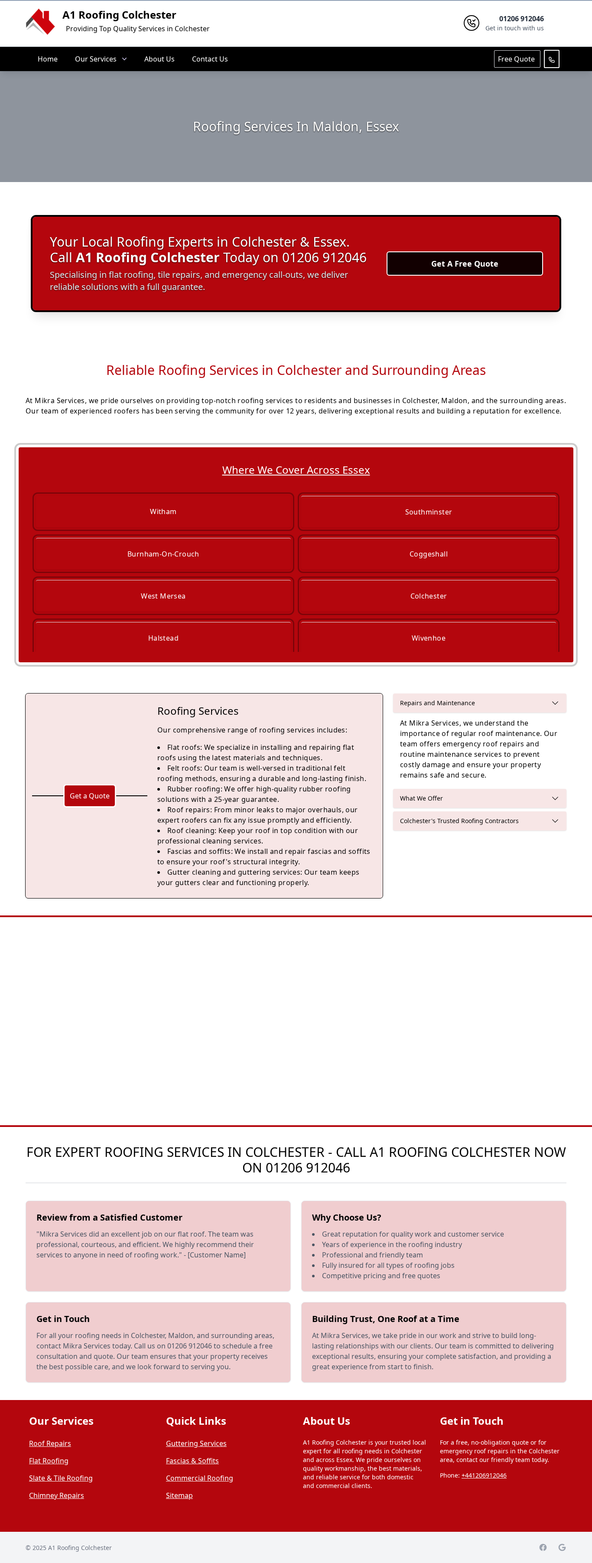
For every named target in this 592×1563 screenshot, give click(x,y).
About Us (159, 59)
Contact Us (210, 59)
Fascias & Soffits (192, 1460)
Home (48, 59)
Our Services (96, 59)
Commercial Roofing (199, 1478)
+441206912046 (484, 1475)
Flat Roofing (48, 1460)
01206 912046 (308, 1167)
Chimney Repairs (56, 1495)
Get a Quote (90, 796)
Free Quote (517, 59)
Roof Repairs (50, 1443)
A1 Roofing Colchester (119, 14)
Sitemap (179, 1495)
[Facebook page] (543, 1547)
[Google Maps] (562, 1547)
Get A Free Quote (464, 263)
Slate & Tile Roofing (61, 1478)
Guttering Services (196, 1443)
